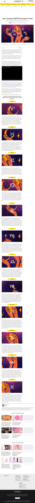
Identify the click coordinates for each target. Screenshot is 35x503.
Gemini (12, 44)
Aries (8, 44)
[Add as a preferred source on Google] (17, 498)
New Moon (20, 148)
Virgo (19, 44)
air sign (9, 272)
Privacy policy (26, 494)
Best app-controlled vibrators (26, 476)
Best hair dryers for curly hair (26, 480)
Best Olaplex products (18, 476)
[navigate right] (33, 44)
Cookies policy (9, 495)
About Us (8, 494)
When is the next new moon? (22, 484)
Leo (17, 44)
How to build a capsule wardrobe (22, 486)
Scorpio (23, 44)
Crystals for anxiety (25, 477)
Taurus (10, 44)
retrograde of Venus (17, 61)
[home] (1, 4)
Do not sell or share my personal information (21, 495)
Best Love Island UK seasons (22, 487)
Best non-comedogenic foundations (26, 479)
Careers (13, 495)
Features (17, 17)
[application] (12, 73)
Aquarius (32, 44)
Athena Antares (13, 22)
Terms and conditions (21, 494)
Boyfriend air (20, 483)
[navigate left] (1, 44)
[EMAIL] (5, 405)
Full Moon (10, 88)
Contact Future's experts (13, 494)
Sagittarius (26, 44)
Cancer (15, 44)
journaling (14, 371)
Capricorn (29, 44)
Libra (21, 44)
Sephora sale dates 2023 (18, 477)
